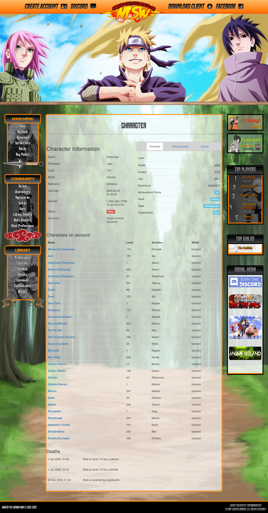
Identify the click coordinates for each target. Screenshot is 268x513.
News (23, 126)
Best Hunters (23, 220)
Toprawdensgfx (254, 505)
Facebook (226, 6)
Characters (22, 192)
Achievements (180, 146)
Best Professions (22, 226)
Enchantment (22, 286)
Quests (22, 275)
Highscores (23, 198)
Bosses (22, 292)
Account (23, 132)
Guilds (23, 203)
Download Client (186, 6)
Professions (22, 258)
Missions (23, 269)
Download (23, 138)
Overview (154, 146)
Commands (23, 280)
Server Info (22, 143)
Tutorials (22, 263)
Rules (23, 149)
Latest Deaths (22, 215)
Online (23, 186)
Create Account (41, 6)
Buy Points (23, 155)
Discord (79, 6)
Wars (23, 209)
